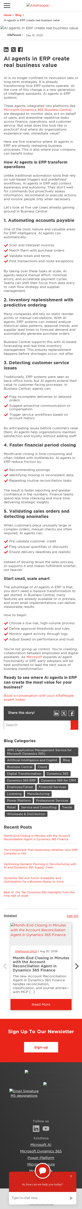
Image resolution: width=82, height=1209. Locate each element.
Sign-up (41, 1047)
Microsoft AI (40, 1145)
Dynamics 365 (57, 773)
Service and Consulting (38, 807)
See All (72, 916)
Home (7, 15)
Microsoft (34, 657)
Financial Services (52, 787)
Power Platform (19, 800)
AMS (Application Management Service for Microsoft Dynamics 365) (39, 751)
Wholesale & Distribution (26, 814)
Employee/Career (20, 787)
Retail (11, 807)
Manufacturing (38, 793)
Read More (41, 1004)
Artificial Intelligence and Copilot (32, 760)
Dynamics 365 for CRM (58, 780)
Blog (18, 15)
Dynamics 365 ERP (21, 780)
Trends (67, 807)
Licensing (14, 793)
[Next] (76, 966)
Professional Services (52, 800)
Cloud (42, 767)
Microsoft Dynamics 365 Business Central (37, 110)
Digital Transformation (24, 773)
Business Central (19, 767)
